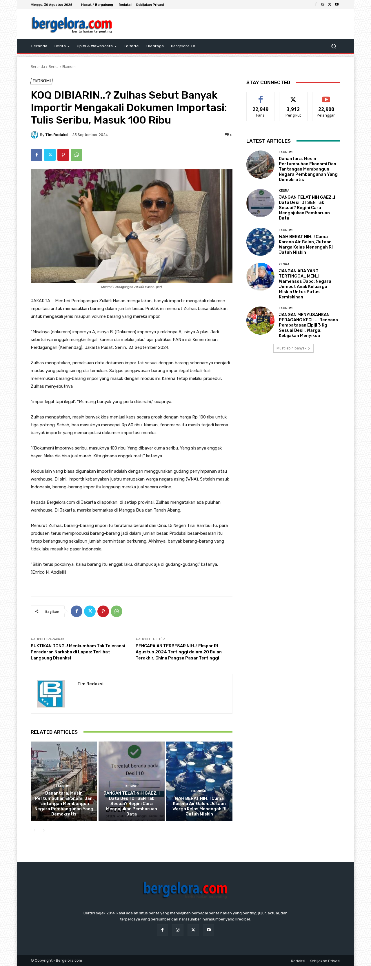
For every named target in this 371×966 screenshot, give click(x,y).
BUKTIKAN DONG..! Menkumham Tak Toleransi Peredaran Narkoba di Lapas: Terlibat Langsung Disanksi (78, 652)
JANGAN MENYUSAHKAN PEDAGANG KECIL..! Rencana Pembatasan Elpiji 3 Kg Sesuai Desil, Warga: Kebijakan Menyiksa (308, 325)
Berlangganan (327, 96)
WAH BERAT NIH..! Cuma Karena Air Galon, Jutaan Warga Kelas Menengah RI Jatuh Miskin (199, 806)
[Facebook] (315, 4)
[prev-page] (34, 830)
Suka (260, 96)
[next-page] (43, 830)
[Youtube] (336, 4)
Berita (54, 66)
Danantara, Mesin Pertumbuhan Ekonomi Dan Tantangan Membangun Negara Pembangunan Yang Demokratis (63, 804)
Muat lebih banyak (291, 348)
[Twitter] (329, 4)
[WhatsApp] (76, 155)
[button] (333, 46)
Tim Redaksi (56, 135)
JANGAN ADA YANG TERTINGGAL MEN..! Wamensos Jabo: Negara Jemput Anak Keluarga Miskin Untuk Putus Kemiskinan (305, 284)
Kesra (131, 786)
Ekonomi (69, 66)
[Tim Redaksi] (35, 135)
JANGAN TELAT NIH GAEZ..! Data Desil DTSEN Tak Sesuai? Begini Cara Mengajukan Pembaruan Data (131, 804)
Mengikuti (293, 96)
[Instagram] (322, 4)
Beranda (38, 66)
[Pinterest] (63, 155)
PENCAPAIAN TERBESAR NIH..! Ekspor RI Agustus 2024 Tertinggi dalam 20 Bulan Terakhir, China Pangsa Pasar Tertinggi (179, 652)
